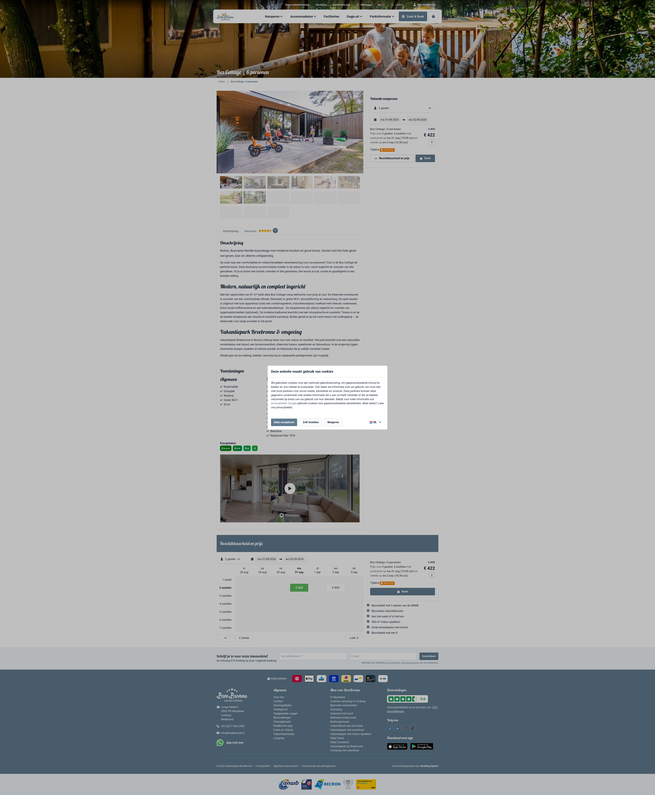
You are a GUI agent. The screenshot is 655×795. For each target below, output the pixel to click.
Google (292, 403)
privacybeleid (279, 403)
